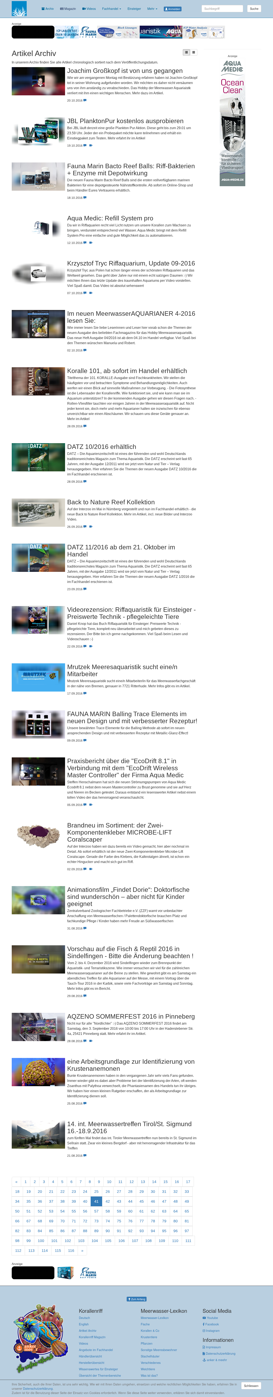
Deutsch (84, 1318)
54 (62, 1211)
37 (51, 1201)
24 (85, 1191)
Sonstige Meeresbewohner (159, 1350)
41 (96, 1201)
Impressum (213, 1347)
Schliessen (251, 1386)
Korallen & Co (150, 1330)
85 (51, 1231)
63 (164, 1211)
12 (131, 1182)
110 (175, 1241)
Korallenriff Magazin (92, 1337)
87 (74, 1231)
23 (74, 1191)
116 (71, 1250)
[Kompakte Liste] (193, 52)
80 (175, 1221)
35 (28, 1201)
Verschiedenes (151, 1362)
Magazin (70, 8)
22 (62, 1191)
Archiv (49, 8)
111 (188, 1241)
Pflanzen (146, 1343)
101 (54, 1241)
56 (85, 1211)
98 (17, 1241)
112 (18, 1250)
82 (17, 1231)
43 (119, 1201)
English (84, 1324)
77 (141, 1221)
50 (17, 1211)
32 (175, 1191)
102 (68, 1241)
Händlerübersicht (90, 1356)
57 (96, 1211)
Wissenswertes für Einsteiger (98, 1369)
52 (40, 1211)
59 (119, 1211)
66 (17, 1221)
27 (119, 1191)
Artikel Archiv (87, 1330)
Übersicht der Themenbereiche (100, 1375)
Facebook (212, 1324)
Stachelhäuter (150, 1356)
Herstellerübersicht (91, 1362)
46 (153, 1201)
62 (153, 1211)
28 (130, 1191)
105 (108, 1241)
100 (41, 1241)
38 (62, 1201)
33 (187, 1191)
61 (141, 1211)
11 (120, 1182)
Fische (145, 1324)
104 (94, 1241)
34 (17, 1201)
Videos (91, 8)
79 (164, 1221)
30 (153, 1191)
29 (141, 1191)
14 (154, 1182)
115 (58, 1250)
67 (28, 1221)
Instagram (212, 1330)
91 (119, 1231)
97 (187, 1231)
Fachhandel (110, 8)
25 (96, 1191)
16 (177, 1182)
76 (130, 1221)
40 (85, 1201)
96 (175, 1231)
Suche (254, 8)
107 (135, 1241)
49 (187, 1201)
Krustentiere (149, 1337)
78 (153, 1221)
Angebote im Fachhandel (96, 1350)
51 (28, 1211)
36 (40, 1201)
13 (143, 1182)
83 (28, 1231)
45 (141, 1201)
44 (130, 1201)
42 (108, 1201)
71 (74, 1221)
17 (188, 1182)
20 (40, 1191)
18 (17, 1191)
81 (187, 1221)
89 (96, 1231)
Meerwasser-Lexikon (155, 1318)
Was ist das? (149, 1375)
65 (187, 1211)
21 (51, 1191)
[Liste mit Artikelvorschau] (186, 52)
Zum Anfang (138, 1299)
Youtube (212, 1318)
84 (40, 1231)
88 (85, 1231)
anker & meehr (216, 1360)
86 (62, 1231)
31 (164, 1191)
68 (40, 1221)
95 (164, 1231)
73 (96, 1221)
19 (28, 1191)
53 (51, 1211)
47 (164, 1201)
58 (108, 1211)
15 (165, 1182)
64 (175, 1211)
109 (162, 1241)
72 (85, 1221)
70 (62, 1221)
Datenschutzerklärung (220, 1353)
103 (81, 1241)
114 (45, 1250)
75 (119, 1221)
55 (74, 1211)
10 (109, 1182)
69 (51, 1221)
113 (31, 1250)
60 (130, 1211)
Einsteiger (134, 8)
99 (28, 1241)
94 (153, 1231)
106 (121, 1241)
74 (108, 1221)
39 (74, 1201)
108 (148, 1241)
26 (108, 1191)
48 (175, 1201)
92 (130, 1231)
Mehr (151, 8)
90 (108, 1231)
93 (141, 1231)
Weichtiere (148, 1369)
